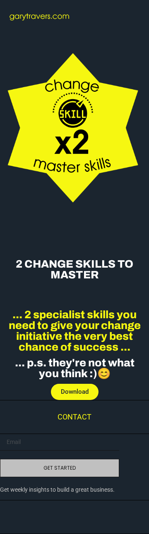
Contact (74, 416)
